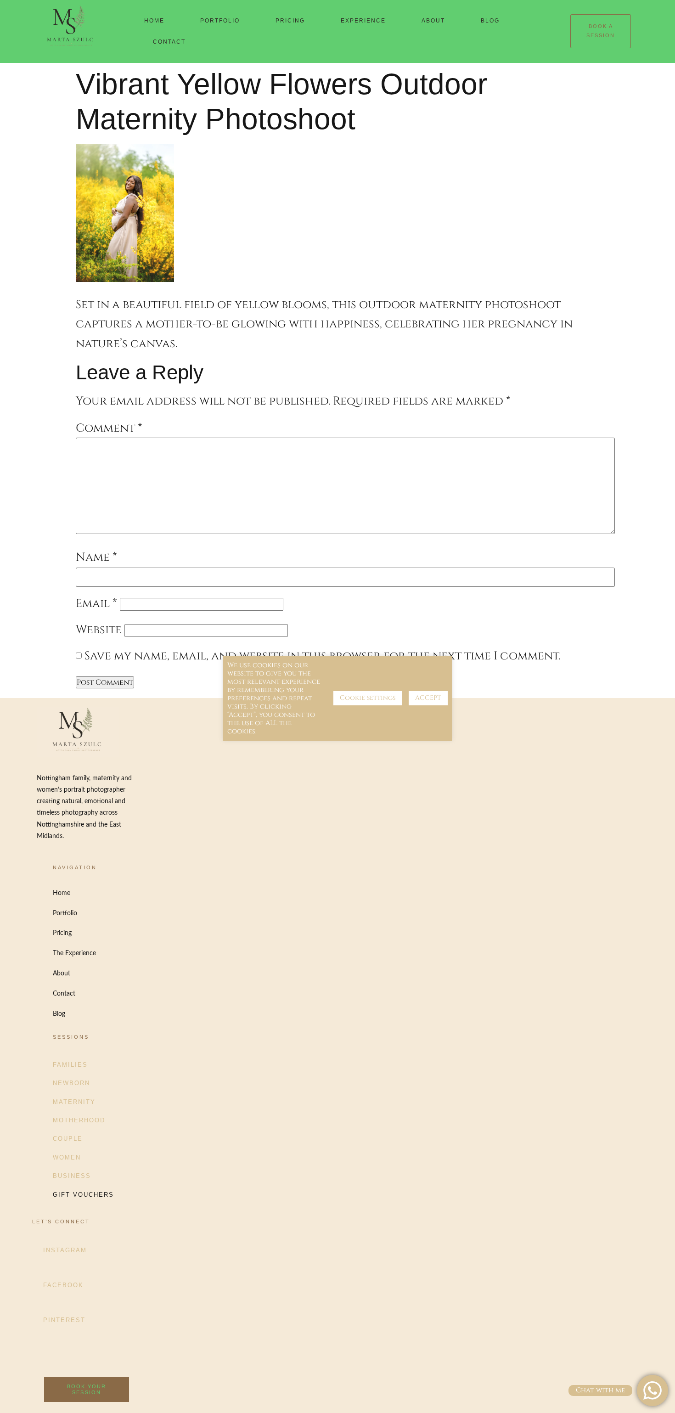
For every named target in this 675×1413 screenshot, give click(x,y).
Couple (68, 1138)
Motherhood (79, 1120)
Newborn (71, 1083)
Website (99, 630)
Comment (109, 428)
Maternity (74, 1101)
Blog (490, 20)
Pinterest (64, 1320)
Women (67, 1157)
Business (72, 1175)
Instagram (65, 1250)
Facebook (63, 1285)
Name (96, 557)
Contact (169, 42)
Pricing (290, 20)
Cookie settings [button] (367, 697)
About (433, 20)
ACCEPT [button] (428, 697)
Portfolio (220, 20)
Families (70, 1064)
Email (96, 603)
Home (154, 20)
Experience (363, 20)
